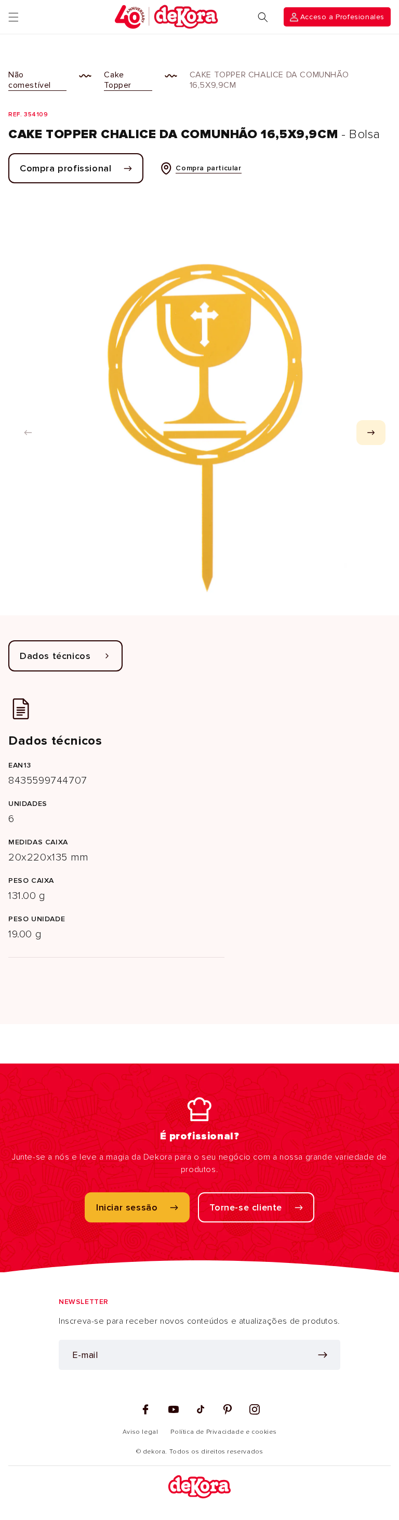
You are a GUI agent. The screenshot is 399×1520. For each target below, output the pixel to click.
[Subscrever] (322, 1355)
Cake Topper (117, 80)
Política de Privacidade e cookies (223, 1432)
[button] (13, 17)
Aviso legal (140, 1432)
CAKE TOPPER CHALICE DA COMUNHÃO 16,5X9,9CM (269, 80)
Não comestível (29, 80)
